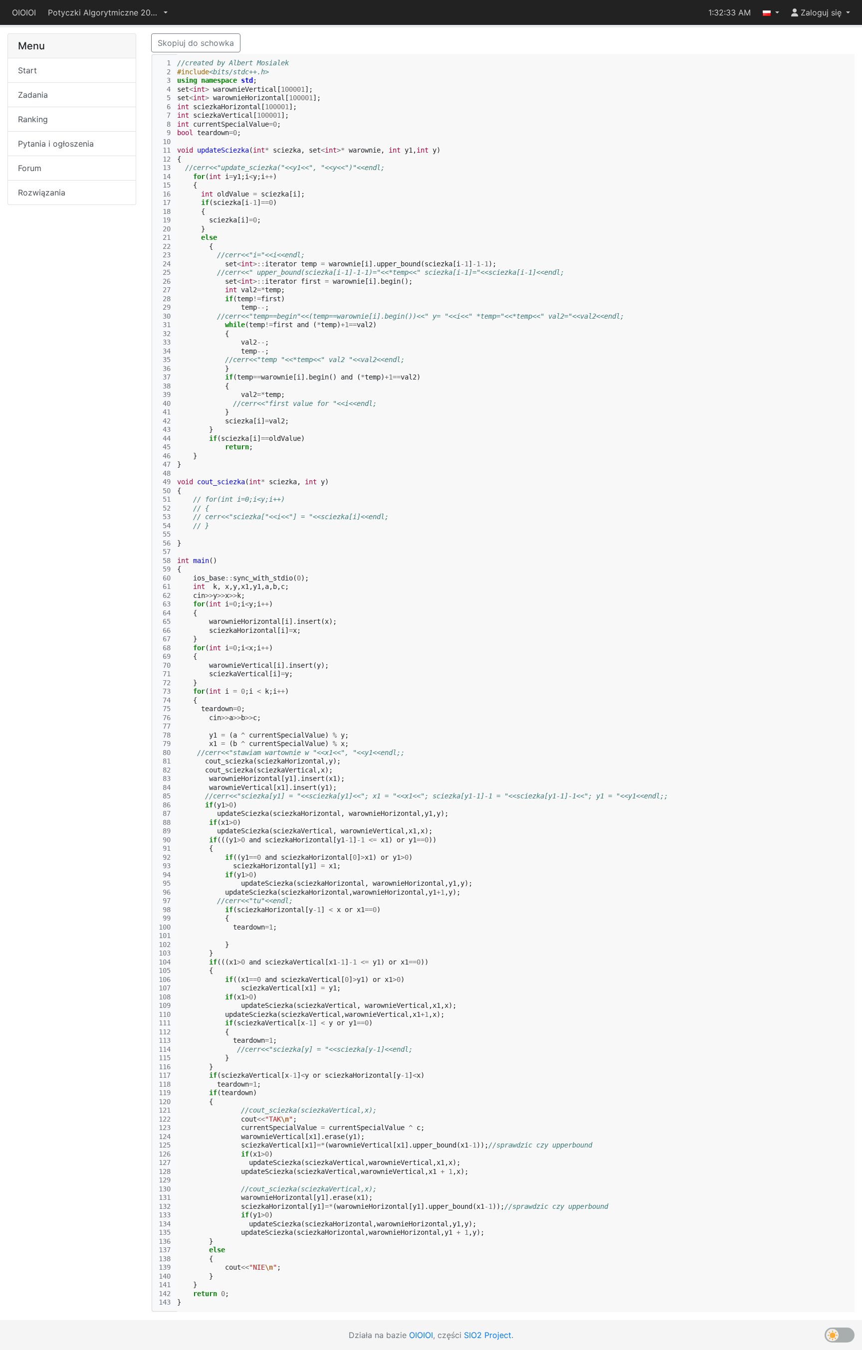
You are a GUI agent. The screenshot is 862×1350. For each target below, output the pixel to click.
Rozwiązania (41, 192)
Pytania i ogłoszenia (56, 144)
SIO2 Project (487, 1335)
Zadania (33, 95)
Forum (29, 168)
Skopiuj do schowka (196, 43)
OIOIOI (24, 12)
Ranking (33, 119)
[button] (108, 12)
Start (27, 70)
